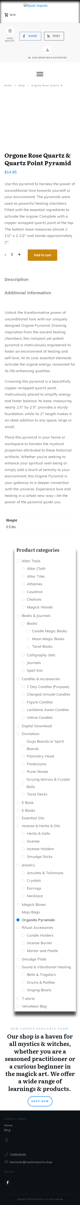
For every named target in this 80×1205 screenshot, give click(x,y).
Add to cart (42, 255)
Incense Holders (40, 848)
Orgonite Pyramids (38, 920)
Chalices (34, 599)
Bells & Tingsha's (41, 974)
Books (32, 623)
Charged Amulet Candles (48, 694)
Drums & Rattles (41, 982)
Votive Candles (40, 717)
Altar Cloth (36, 568)
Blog (7, 1130)
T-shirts (28, 998)
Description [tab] (17, 279)
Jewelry (28, 865)
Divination (30, 733)
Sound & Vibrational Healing (46, 967)
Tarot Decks (37, 794)
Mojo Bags (31, 912)
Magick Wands (40, 607)
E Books (28, 810)
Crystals (34, 880)
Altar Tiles (36, 576)
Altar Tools (31, 561)
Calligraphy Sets (41, 655)
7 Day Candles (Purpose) (48, 686)
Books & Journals (36, 615)
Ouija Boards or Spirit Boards (45, 745)
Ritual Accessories (37, 927)
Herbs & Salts (38, 833)
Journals (34, 662)
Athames (34, 584)
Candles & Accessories (41, 678)
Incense (33, 841)
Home (8, 1125)
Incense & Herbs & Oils (41, 825)
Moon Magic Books (48, 638)
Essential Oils (33, 818)
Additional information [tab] (28, 292)
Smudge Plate (34, 959)
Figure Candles (40, 702)
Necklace (35, 895)
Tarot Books (42, 646)
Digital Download (37, 726)
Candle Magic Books (49, 631)
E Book (28, 802)
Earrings (34, 888)
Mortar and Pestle (42, 950)
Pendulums (36, 764)
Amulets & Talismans (45, 872)
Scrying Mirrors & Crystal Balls (48, 783)
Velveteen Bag (34, 1006)
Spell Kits (35, 670)
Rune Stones (37, 771)
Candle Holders (40, 935)
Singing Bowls (39, 990)
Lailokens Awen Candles (48, 709)
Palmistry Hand (40, 756)
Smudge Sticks (40, 856)
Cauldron (35, 591)
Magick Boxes (34, 904)
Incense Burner (39, 943)
